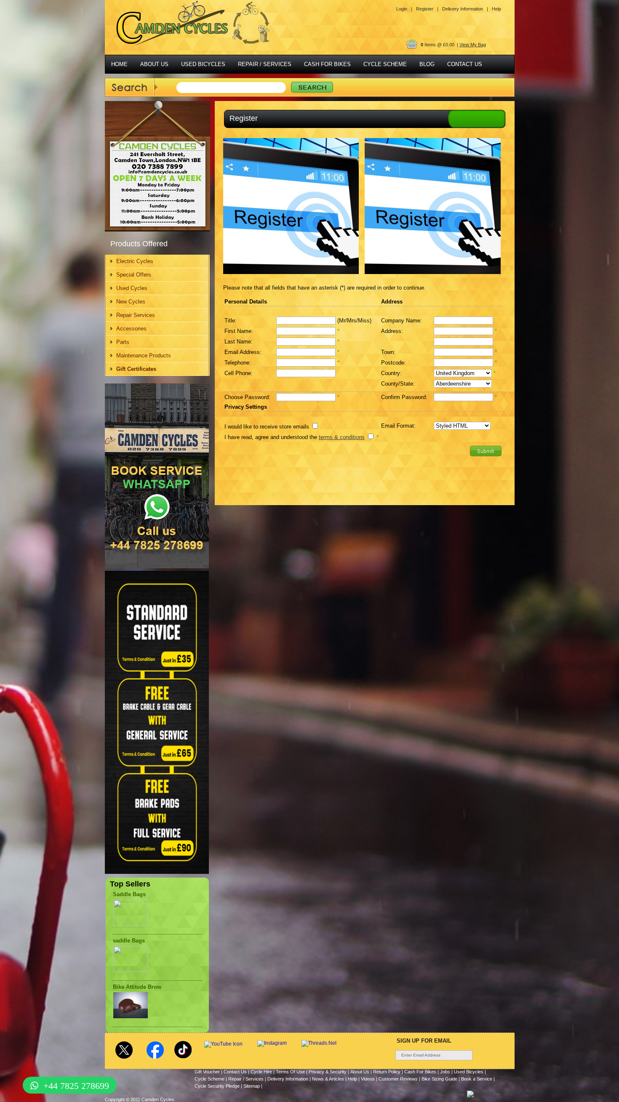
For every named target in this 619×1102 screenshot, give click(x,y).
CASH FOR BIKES (327, 64)
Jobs (445, 1071)
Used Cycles (131, 288)
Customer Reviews (398, 1078)
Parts (122, 342)
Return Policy (386, 1071)
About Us (359, 1071)
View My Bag (472, 44)
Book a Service (476, 1078)
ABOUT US (154, 64)
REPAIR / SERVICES (264, 64)
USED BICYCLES (203, 64)
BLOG (427, 64)
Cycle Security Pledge (217, 1086)
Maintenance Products (143, 355)
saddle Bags (129, 940)
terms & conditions (342, 437)
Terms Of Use (290, 1071)
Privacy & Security (328, 1071)
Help (496, 8)
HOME (119, 64)
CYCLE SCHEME (385, 64)
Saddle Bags (129, 894)
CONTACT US (464, 64)
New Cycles (130, 301)
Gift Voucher (207, 1071)
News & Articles (328, 1078)
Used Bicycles (468, 1071)
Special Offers (133, 275)
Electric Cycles (134, 261)
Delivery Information (287, 1078)
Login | (404, 8)
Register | (427, 8)
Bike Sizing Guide (439, 1078)
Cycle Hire (261, 1071)
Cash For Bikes (420, 1071)
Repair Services (135, 315)
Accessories (131, 328)
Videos (368, 1078)
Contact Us (235, 1071)
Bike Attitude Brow (137, 987)
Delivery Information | (465, 8)
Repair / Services (246, 1078)
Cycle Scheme (209, 1078)
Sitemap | (252, 1086)
